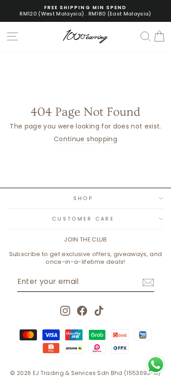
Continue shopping (85, 139)
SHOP (83, 198)
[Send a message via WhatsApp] (155, 364)
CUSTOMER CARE (83, 218)
